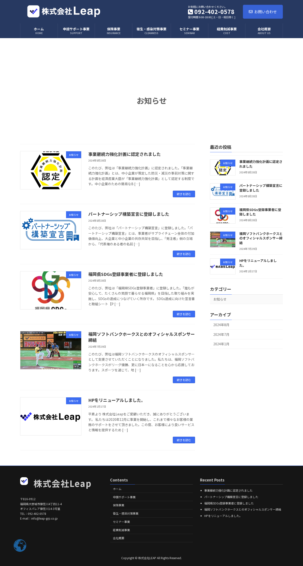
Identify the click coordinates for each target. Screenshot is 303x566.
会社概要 (118, 538)
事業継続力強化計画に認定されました (124, 154)
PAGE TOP (291, 544)
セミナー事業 (121, 522)
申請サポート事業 (124, 497)
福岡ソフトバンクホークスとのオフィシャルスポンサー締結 (141, 337)
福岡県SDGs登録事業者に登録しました (125, 274)
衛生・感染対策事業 (125, 513)
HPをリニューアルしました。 (116, 400)
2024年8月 (221, 324)
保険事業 (118, 505)
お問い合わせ (265, 11)
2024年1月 (221, 343)
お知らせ (220, 299)
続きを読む (184, 194)
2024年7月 (221, 334)
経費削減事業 (121, 530)
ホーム (117, 488)
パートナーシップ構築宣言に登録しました (128, 214)
